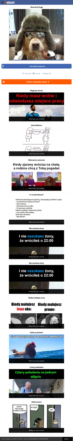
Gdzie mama (36, 402)
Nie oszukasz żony (36, 228)
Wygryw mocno (36, 90)
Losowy (37, 73)
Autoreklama (36, 125)
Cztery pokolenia (36, 367)
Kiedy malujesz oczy (36, 298)
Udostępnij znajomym (37, 66)
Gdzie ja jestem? (36, 332)
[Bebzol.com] (9, 2)
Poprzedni (27, 73)
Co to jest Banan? (36, 195)
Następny (45, 73)
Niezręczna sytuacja (36, 160)
